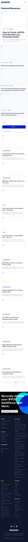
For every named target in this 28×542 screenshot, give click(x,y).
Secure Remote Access (6, 496)
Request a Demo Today (9, 411)
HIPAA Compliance (5, 514)
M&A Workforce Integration (20, 424)
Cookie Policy (21, 533)
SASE (2, 450)
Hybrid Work (17, 449)
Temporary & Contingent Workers (20, 431)
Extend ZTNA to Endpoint (20, 444)
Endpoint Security (4, 507)
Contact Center (18, 423)
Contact (16, 484)
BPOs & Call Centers (5, 434)
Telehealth (3, 437)
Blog (16, 513)
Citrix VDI (3, 482)
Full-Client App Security (19, 446)
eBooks (16, 504)
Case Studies (17, 502)
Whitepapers (17, 507)
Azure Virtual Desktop (5, 484)
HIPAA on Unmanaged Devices (19, 459)
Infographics (17, 506)
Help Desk (17, 493)
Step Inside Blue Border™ (6, 421)
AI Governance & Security (20, 434)
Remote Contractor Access (20, 428)
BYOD (2, 491)
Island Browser (4, 486)
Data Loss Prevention (5, 510)
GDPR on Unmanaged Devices (19, 456)
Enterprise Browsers (5, 448)
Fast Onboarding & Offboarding (19, 472)
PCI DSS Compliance (5, 515)
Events (16, 488)
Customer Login (18, 495)
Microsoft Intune (4, 489)
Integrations (3, 423)
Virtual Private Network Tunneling (5, 501)
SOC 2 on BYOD (18, 464)
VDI (2, 446)
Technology (3, 439)
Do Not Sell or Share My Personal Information (14, 535)
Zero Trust (3, 498)
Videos (16, 511)
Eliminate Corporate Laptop (20, 469)
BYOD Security (18, 421)
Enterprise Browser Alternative (19, 442)
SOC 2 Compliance (5, 512)
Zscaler (2, 517)
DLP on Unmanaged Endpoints (19, 439)
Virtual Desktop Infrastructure (7, 493)
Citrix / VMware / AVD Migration (19, 467)
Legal (16, 489)
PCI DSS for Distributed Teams (19, 462)
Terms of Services (8, 533)
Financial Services (4, 435)
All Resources (17, 500)
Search (13, 127)
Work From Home (18, 451)
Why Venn (3, 426)
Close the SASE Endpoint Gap (21, 436)
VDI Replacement (18, 477)
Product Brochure (4, 424)
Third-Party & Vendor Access (21, 433)
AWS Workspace (4, 488)
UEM (2, 452)
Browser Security (4, 495)
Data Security (4, 508)
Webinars (17, 514)
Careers (16, 491)
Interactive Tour (18, 516)
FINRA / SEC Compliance (20, 453)
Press (16, 486)
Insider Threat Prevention (20, 448)
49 (24, 382)
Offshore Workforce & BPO (20, 426)
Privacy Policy (15, 533)
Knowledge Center (18, 509)
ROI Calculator (4, 428)
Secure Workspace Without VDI (20, 475)
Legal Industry (4, 441)
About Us (17, 482)
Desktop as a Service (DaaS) (7, 503)
